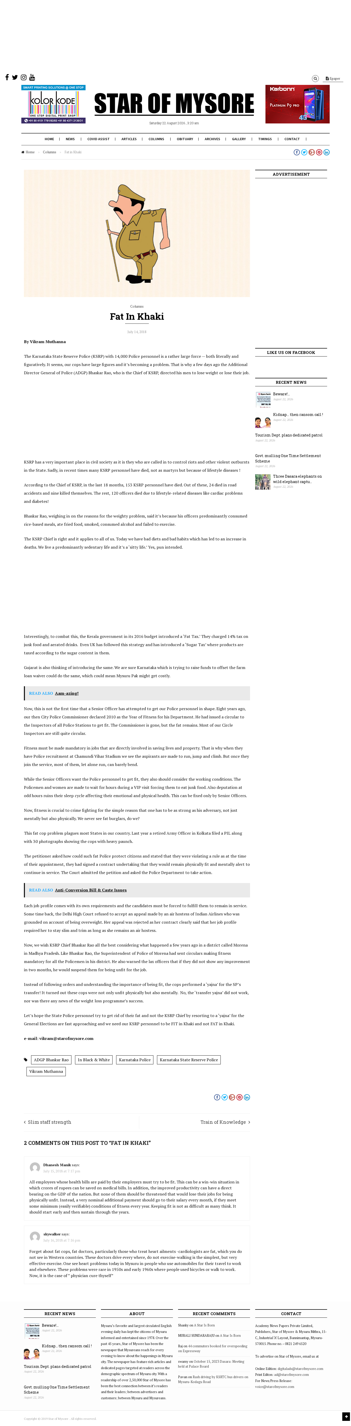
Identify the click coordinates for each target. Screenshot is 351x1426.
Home (49, 139)
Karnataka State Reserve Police (189, 1060)
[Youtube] (32, 78)
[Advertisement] (154, 36)
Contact (292, 139)
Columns (156, 139)
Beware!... (281, 393)
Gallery (239, 139)
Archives (212, 139)
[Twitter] (15, 78)
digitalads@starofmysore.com (300, 1368)
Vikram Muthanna (46, 1071)
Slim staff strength (49, 1122)
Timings (265, 139)
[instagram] (23, 78)
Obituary (185, 139)
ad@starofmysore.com (291, 1374)
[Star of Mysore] (162, 110)
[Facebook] (7, 78)
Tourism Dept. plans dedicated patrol (289, 435)
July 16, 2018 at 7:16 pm (61, 1240)
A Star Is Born (204, 1325)
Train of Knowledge (223, 1122)
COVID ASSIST (98, 139)
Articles (129, 139)
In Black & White (94, 1060)
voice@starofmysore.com (274, 1386)
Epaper (334, 78)
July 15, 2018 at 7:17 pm (61, 1171)
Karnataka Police (135, 1060)
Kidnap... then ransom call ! (298, 414)
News (70, 139)
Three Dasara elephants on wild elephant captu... (297, 479)
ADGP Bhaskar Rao (51, 1060)
